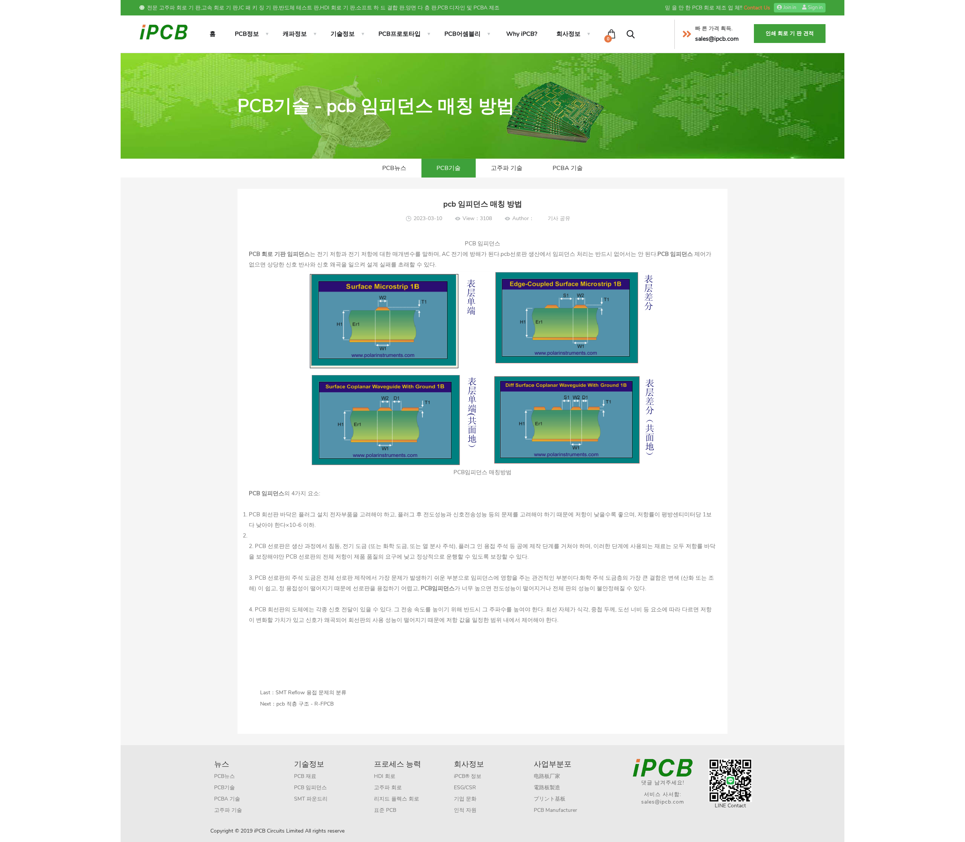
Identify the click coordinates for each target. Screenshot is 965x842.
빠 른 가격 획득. (713, 28)
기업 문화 (465, 798)
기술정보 (343, 34)
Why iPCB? (521, 34)
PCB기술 (449, 168)
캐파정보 (295, 34)
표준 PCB (385, 810)
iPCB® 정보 (467, 776)
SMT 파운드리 (311, 798)
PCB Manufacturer (555, 810)
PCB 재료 (305, 776)
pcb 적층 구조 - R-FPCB (305, 703)
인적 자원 (465, 810)
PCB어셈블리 (462, 34)
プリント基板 (549, 798)
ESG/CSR (465, 787)
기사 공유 (559, 218)
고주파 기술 (506, 168)
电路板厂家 (547, 776)
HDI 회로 (384, 776)
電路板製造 (547, 787)
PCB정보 (247, 34)
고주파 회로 (388, 787)
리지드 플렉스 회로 (396, 798)
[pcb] (163, 31)
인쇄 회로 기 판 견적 (790, 33)
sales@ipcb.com (662, 801)
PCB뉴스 (394, 168)
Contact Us (757, 7)
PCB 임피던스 (310, 787)
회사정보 (568, 34)
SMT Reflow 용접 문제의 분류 (311, 692)
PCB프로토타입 (399, 34)
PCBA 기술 (568, 168)
